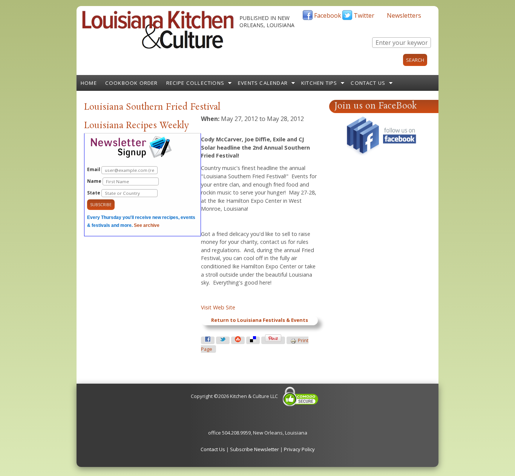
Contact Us (368, 83)
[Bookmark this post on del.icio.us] (253, 340)
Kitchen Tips (319, 83)
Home (89, 83)
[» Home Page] (158, 47)
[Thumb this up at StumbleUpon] (238, 340)
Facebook (327, 15)
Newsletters (404, 15)
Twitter (364, 15)
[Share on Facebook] (208, 340)
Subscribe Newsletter (254, 449)
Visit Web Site (218, 307)
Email (94, 169)
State (94, 193)
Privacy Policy (299, 449)
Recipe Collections (195, 83)
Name (95, 181)
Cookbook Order (131, 83)
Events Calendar (263, 83)
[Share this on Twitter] (223, 340)
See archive (146, 225)
